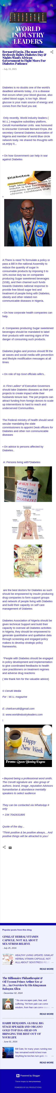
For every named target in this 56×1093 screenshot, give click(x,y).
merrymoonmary (35, 1081)
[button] (52, 52)
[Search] (52, 6)
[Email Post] (10, 848)
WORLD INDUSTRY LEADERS (28, 34)
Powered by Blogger (30, 1075)
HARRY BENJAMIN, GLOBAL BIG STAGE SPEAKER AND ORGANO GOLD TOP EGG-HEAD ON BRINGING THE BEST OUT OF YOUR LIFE (23, 1030)
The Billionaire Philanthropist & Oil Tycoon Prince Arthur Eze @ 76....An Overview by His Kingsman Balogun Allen (24, 983)
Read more (47, 969)
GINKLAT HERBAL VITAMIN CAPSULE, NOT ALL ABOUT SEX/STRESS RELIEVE (20, 940)
